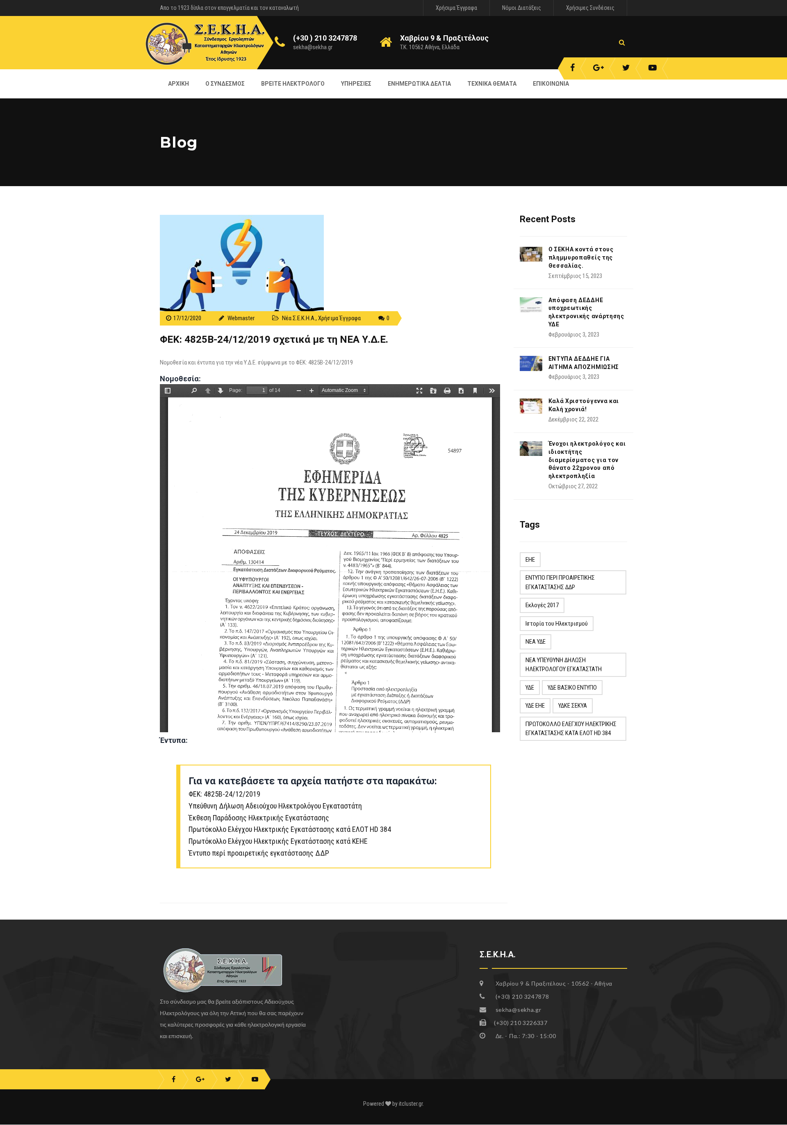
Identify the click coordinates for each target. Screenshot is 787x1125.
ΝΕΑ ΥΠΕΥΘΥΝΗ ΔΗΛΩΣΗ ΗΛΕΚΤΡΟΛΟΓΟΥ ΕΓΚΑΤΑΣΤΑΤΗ (563, 664)
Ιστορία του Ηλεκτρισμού (556, 623)
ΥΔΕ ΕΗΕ (535, 705)
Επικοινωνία (551, 83)
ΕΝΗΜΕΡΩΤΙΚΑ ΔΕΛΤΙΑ (419, 83)
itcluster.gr (411, 1103)
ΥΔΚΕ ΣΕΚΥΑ (572, 705)
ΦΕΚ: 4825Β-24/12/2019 (224, 794)
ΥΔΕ (529, 687)
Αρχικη (178, 83)
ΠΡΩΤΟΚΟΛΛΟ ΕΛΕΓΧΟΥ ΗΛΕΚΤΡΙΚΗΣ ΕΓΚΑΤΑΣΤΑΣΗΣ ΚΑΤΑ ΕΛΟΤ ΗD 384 (570, 728)
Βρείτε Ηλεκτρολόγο (293, 83)
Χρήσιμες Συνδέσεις (590, 8)
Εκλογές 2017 (542, 605)
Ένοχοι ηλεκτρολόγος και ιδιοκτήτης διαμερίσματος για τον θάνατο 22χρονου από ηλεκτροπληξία (587, 459)
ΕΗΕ (530, 559)
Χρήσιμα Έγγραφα (456, 8)
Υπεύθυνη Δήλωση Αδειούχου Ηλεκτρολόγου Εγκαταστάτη (275, 806)
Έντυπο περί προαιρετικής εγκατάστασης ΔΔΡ (259, 853)
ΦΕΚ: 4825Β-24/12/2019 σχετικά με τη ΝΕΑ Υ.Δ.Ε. (274, 339)
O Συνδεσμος (225, 83)
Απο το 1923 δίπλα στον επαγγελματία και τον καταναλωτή (229, 8)
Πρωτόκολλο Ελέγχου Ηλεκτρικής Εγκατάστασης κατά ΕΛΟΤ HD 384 (290, 829)
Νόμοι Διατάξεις (521, 8)
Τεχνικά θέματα (491, 83)
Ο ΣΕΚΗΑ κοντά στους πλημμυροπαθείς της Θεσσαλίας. (581, 257)
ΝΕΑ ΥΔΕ (535, 641)
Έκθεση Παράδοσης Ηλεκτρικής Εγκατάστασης (259, 817)
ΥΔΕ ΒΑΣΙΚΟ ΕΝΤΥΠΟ (572, 687)
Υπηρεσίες (356, 83)
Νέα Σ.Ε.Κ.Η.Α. (299, 318)
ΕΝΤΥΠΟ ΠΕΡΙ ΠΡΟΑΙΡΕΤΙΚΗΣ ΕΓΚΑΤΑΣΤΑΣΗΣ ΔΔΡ (560, 582)
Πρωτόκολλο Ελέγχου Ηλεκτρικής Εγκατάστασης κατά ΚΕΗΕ (278, 841)
